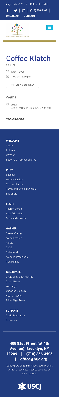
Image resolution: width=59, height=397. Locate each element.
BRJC (14, 104)
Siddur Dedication (15, 315)
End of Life (11, 193)
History (9, 145)
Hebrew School (14, 208)
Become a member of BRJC (21, 159)
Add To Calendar (24, 85)
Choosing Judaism (16, 291)
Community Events (16, 218)
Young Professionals (17, 257)
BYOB (9, 247)
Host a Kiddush (14, 295)
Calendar (12, 15)
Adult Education (14, 213)
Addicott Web (29, 373)
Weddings (11, 286)
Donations (11, 320)
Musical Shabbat (15, 184)
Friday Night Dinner (16, 300)
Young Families (14, 238)
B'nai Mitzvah (13, 281)
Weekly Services (15, 179)
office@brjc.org (33, 358)
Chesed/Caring (14, 233)
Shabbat (10, 174)
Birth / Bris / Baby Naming (19, 276)
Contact (29, 15)
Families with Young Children (21, 189)
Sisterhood (12, 252)
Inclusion (10, 150)
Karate (9, 242)
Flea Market (12, 261)
